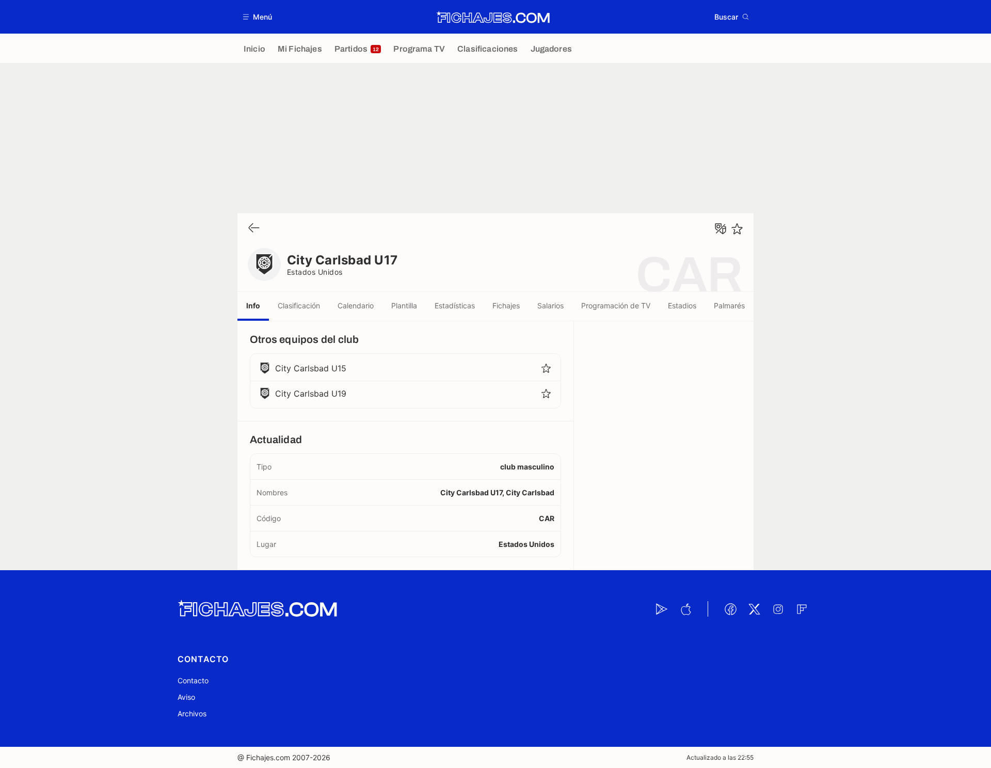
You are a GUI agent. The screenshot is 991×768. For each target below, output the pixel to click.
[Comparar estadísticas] (720, 229)
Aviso (186, 697)
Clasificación (299, 305)
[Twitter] (754, 609)
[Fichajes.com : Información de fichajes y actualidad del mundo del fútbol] (493, 17)
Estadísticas (455, 305)
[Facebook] (730, 609)
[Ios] (685, 609)
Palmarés (729, 305)
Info (253, 305)
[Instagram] (778, 609)
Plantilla (404, 305)
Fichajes (506, 305)
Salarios (550, 305)
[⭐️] (737, 229)
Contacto (193, 680)
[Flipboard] (801, 609)
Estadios (682, 305)
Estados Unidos (315, 272)
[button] (257, 16)
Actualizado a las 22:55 (720, 757)
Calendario (356, 305)
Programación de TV (615, 305)
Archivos (192, 713)
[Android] (661, 609)
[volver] (254, 229)
